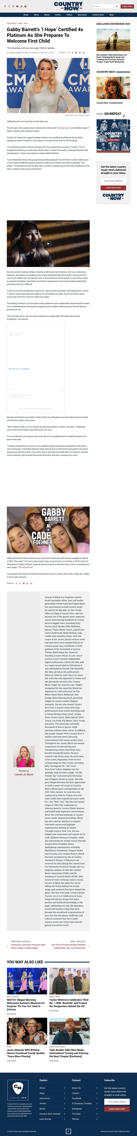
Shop (111, 14)
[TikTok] (21, 6)
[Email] (83, 52)
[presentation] (27, 981)
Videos (69, 14)
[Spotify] (25, 6)
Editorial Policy (124, 1131)
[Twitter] (9, 6)
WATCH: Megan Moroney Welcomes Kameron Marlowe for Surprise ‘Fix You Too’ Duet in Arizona (26, 1004)
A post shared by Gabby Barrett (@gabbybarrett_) (36, 409)
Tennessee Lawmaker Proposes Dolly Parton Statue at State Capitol (28, 946)
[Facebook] (5, 6)
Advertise (104, 1131)
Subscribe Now (113, 188)
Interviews (82, 14)
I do (25, 561)
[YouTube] (17, 6)
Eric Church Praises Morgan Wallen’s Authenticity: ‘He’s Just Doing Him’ (68, 946)
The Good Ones (25, 567)
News (36, 14)
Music (47, 14)
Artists (58, 14)
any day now (63, 128)
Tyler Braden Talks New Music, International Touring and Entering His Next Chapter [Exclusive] (68, 1053)
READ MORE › (12, 1014)
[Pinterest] (76, 52)
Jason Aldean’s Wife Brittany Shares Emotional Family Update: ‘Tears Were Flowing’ (26, 1053)
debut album (70, 564)
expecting (54, 573)
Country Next (98, 14)
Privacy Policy (113, 1131)
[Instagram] (13, 6)
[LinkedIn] (80, 52)
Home (25, 14)
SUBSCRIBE (127, 6)
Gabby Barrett (12, 23)
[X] (72, 52)
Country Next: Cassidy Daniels (110, 103)
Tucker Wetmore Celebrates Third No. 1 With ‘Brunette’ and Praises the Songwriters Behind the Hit (68, 1003)
